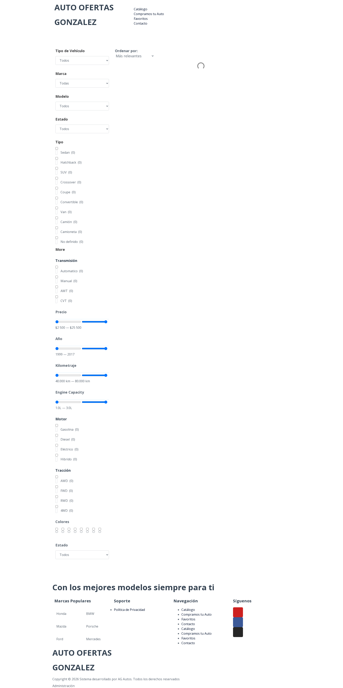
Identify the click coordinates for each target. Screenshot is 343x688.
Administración (63, 686)
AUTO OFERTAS (84, 7)
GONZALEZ (75, 21)
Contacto (188, 624)
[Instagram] (238, 632)
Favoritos (188, 619)
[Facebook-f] (238, 622)
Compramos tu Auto (196, 614)
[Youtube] (238, 612)
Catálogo (188, 610)
